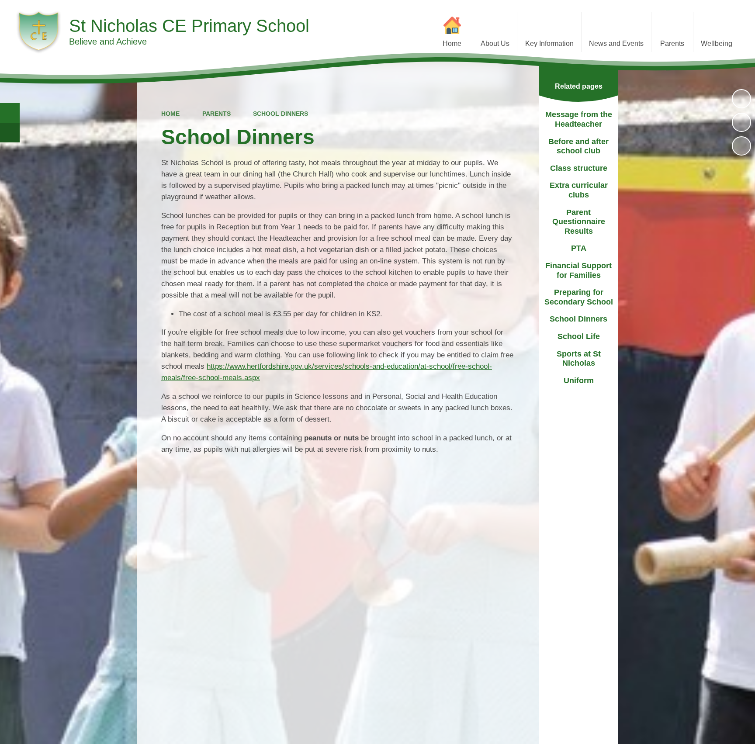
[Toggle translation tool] (10, 132)
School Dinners (280, 113)
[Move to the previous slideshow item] (741, 122)
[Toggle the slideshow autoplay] (741, 98)
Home (170, 113)
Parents (216, 113)
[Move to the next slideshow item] (741, 146)
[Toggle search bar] (10, 113)
